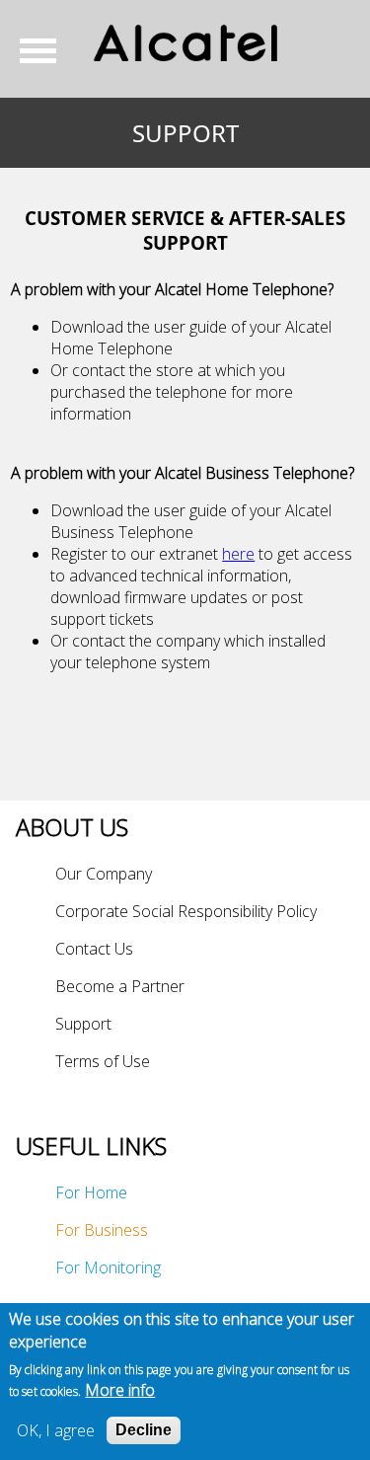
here (238, 554)
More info (120, 1390)
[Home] (185, 43)
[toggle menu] (45, 50)
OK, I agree (56, 1430)
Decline (143, 1430)
